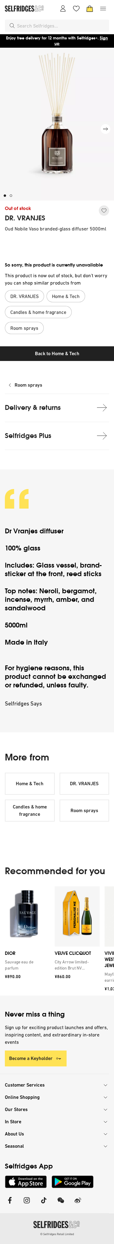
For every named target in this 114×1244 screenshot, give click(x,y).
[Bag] (90, 8)
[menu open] (103, 8)
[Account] (63, 8)
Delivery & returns (33, 407)
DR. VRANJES (25, 218)
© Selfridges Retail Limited (57, 1234)
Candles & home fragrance (30, 810)
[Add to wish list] (104, 210)
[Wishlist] (76, 8)
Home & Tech (29, 783)
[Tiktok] (44, 1204)
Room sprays (28, 385)
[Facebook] (10, 1204)
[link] (26, 965)
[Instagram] (27, 1204)
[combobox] (62, 25)
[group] (57, 941)
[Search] (12, 26)
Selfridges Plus (28, 435)
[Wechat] (61, 1204)
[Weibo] (78, 1204)
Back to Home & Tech (57, 353)
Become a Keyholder (31, 1058)
